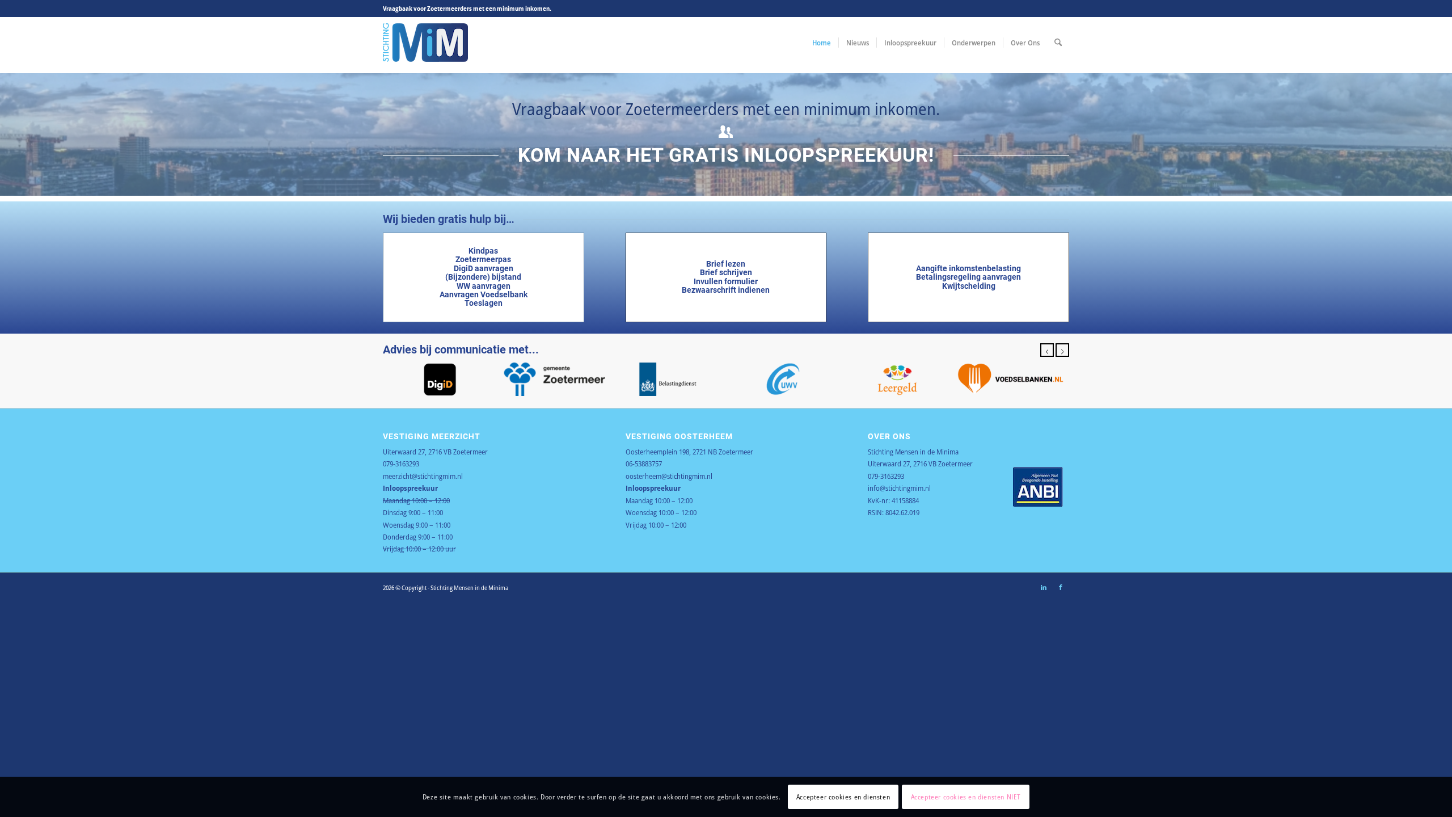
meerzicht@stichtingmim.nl (423, 476)
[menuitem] (821, 42)
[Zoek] (1058, 42)
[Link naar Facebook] (1060, 587)
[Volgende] (1062, 350)
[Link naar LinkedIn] (1043, 587)
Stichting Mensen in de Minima (913, 452)
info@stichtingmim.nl (899, 488)
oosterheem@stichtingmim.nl (669, 476)
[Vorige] (1047, 350)
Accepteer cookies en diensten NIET (966, 797)
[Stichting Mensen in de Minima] (425, 42)
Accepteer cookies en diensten (843, 797)
